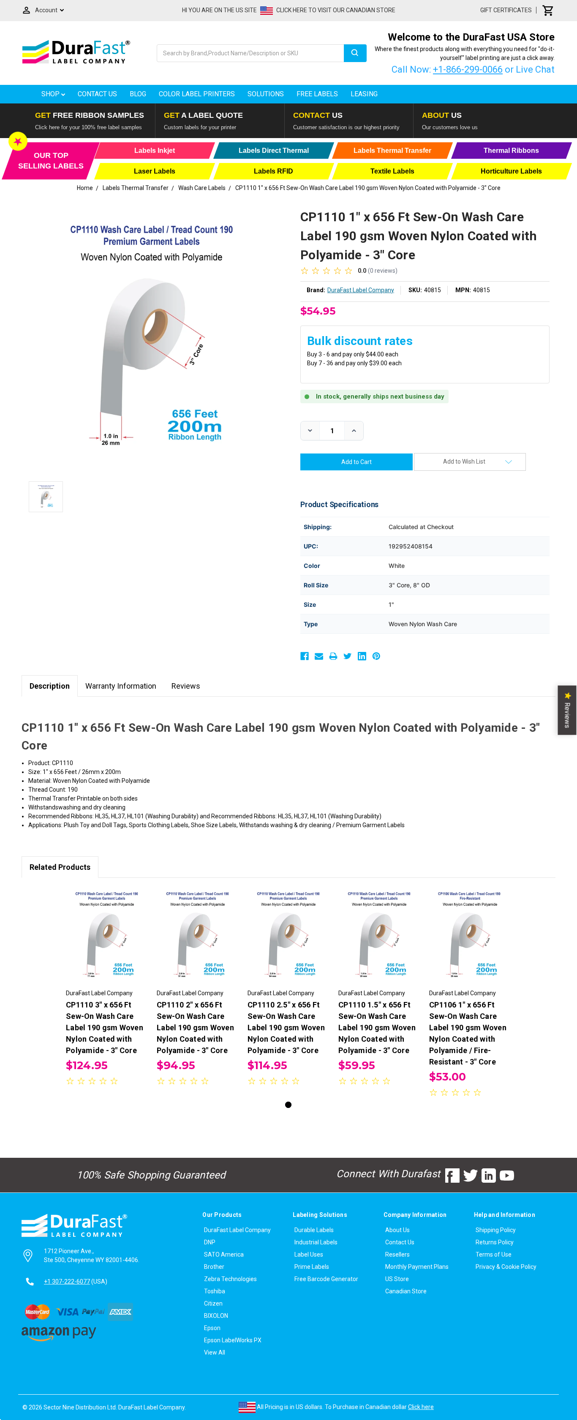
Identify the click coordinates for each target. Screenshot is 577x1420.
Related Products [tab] (60, 867)
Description (50, 685)
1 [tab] (288, 1105)
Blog (138, 94)
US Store (397, 1279)
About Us (397, 1230)
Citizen (213, 1303)
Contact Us (97, 94)
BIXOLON (216, 1315)
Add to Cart (107, 942)
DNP (209, 1242)
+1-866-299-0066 (468, 69)
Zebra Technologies (230, 1279)
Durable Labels (314, 1230)
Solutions (266, 94)
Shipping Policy (496, 1230)
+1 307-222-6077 (67, 1281)
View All (214, 1352)
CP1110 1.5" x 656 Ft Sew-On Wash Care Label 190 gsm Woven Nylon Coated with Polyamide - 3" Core (377, 1027)
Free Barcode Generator (326, 1279)
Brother (214, 1266)
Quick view (107, 928)
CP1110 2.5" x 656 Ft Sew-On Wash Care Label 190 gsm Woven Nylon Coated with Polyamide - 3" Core (286, 1027)
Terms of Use (494, 1254)
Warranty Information (120, 685)
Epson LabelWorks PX (232, 1340)
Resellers (397, 1254)
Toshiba (214, 1291)
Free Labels (317, 94)
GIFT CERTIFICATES (506, 10)
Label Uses (308, 1254)
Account (46, 10)
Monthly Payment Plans (417, 1266)
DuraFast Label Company (237, 1230)
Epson (212, 1328)
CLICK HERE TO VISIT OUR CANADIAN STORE (335, 10)
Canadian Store (406, 1291)
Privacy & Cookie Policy (506, 1266)
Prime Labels (311, 1266)
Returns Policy (495, 1242)
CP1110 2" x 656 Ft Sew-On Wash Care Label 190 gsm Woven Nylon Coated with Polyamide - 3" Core (195, 1027)
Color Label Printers (197, 94)
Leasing (364, 94)
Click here (421, 1407)
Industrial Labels (315, 1242)
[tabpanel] (107, 988)
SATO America (224, 1254)
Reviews (185, 685)
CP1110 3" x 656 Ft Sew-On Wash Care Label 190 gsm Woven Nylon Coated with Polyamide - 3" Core (104, 1027)
